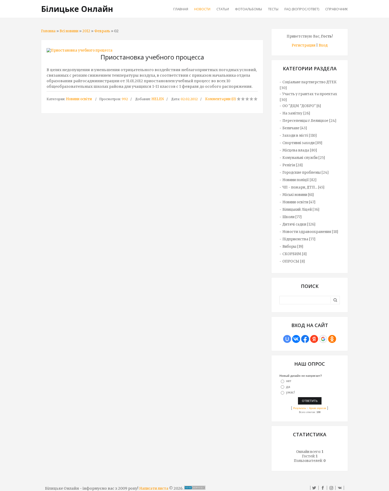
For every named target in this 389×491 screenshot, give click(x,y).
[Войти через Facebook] (305, 339)
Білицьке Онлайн (77, 8)
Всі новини (69, 31)
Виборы (289, 246)
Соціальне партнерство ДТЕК (309, 82)
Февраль (102, 31)
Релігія (288, 165)
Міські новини (294, 194)
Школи (288, 217)
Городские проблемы (301, 172)
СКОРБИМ (291, 254)
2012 (86, 31)
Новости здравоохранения (306, 232)
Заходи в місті (295, 135)
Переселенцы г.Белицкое (305, 120)
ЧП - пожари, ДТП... (299, 187)
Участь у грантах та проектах (309, 94)
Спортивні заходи (298, 143)
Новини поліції (295, 180)
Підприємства (295, 239)
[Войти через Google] (323, 339)
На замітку (292, 113)
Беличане (291, 128)
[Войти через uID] (287, 339)
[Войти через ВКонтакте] (296, 339)
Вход (323, 45)
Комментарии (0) (220, 99)
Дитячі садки (294, 224)
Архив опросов (317, 408)
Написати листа (153, 488)
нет (288, 381)
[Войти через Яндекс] (314, 339)
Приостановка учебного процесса (152, 57)
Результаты (299, 408)
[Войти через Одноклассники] (332, 339)
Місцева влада (295, 150)
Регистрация (303, 45)
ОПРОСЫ (290, 261)
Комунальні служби (300, 157)
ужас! (290, 392)
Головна (48, 31)
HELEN (157, 99)
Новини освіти (79, 99)
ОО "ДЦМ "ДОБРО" (299, 106)
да (288, 387)
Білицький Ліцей (297, 209)
